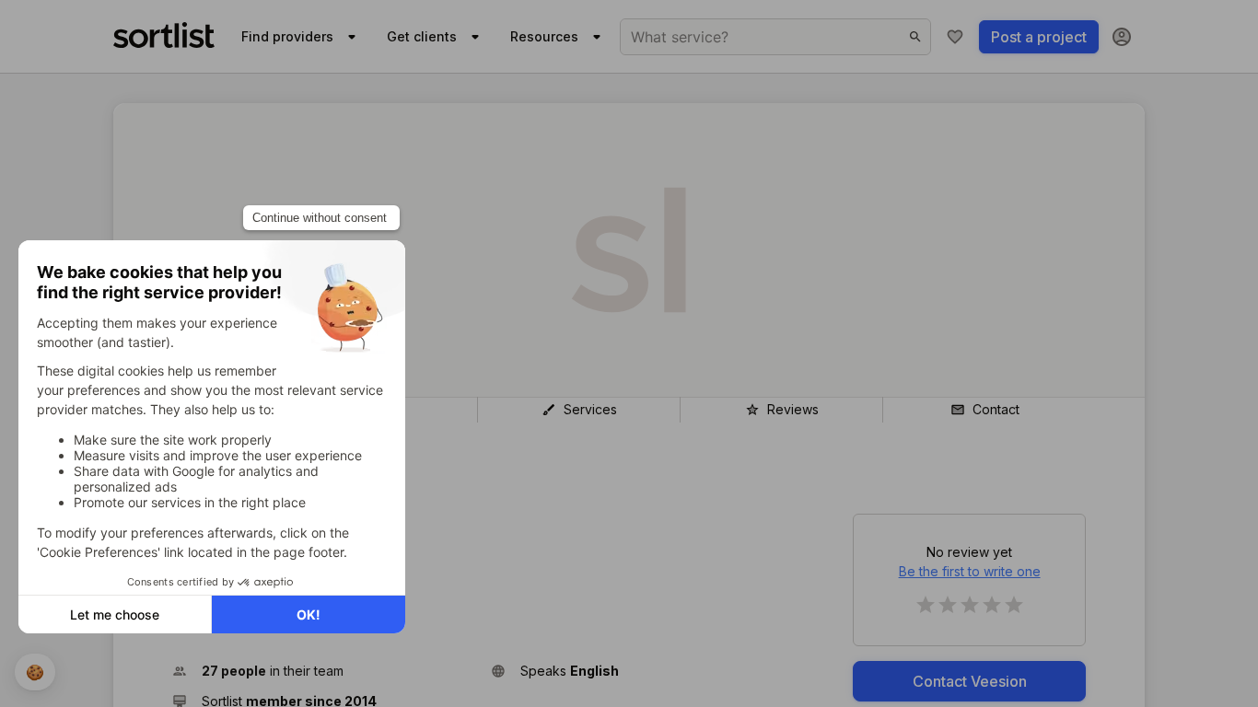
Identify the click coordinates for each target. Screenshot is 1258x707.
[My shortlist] (955, 37)
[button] (324, 670)
